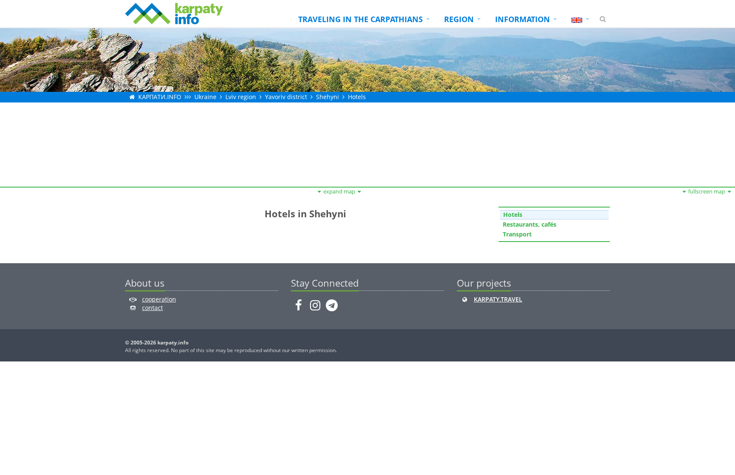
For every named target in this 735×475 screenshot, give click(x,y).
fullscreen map (706, 191)
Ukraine (205, 97)
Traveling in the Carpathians (360, 19)
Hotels (357, 97)
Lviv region (240, 97)
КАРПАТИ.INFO (159, 97)
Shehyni (327, 97)
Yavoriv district (286, 97)
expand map (339, 191)
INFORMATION (522, 19)
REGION (459, 19)
